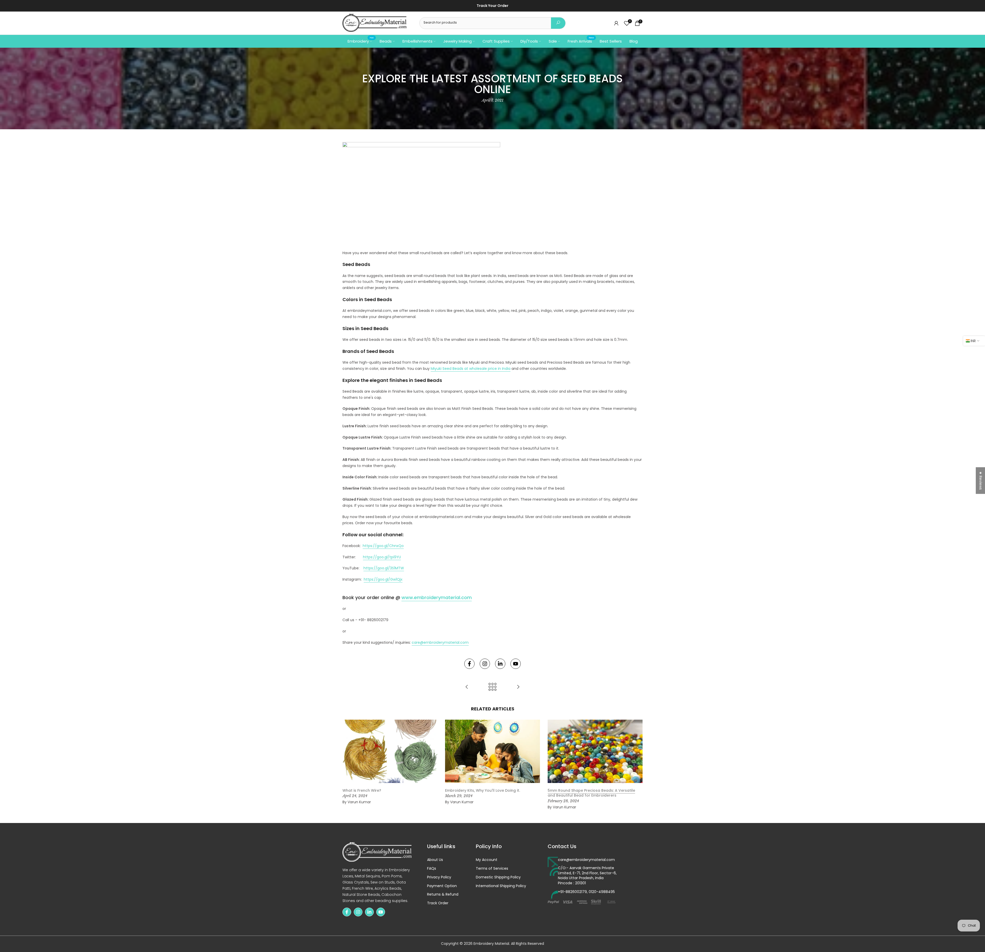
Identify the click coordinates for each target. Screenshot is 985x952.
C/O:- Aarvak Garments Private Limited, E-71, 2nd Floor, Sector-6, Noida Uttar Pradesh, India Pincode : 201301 (587, 876)
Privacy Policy (439, 877)
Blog (633, 41)
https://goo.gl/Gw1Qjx (383, 579)
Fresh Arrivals (581, 41)
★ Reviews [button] (980, 480)
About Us (435, 859)
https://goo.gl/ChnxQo (383, 545)
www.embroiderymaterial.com (436, 597)
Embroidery (361, 41)
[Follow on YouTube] (515, 664)
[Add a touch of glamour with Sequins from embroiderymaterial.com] (467, 687)
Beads (386, 41)
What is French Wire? (361, 790)
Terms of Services (492, 868)
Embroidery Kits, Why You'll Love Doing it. (482, 790)
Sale (553, 41)
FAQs (431, 868)
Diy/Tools (529, 41)
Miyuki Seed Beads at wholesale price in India (470, 368)
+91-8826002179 (572, 891)
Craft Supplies (496, 41)
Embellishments (417, 41)
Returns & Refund (442, 894)
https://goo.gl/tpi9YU (382, 557)
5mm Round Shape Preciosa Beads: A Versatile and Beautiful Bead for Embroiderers (591, 793)
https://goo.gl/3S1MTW (383, 568)
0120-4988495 (602, 891)
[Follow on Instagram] (485, 664)
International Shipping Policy (501, 886)
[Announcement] (492, 6)
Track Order (437, 903)
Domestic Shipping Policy (498, 877)
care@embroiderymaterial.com (440, 642)
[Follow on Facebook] (469, 664)
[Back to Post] (492, 687)
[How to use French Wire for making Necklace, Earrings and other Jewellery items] (518, 687)
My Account (486, 859)
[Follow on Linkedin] (500, 664)
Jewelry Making (457, 41)
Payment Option (442, 886)
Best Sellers (611, 41)
